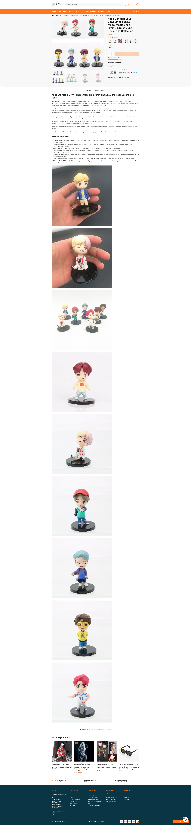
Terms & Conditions (75, 799)
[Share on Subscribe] (122, 77)
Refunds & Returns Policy (95, 801)
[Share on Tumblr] (125, 77)
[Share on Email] (120, 77)
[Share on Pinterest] (117, 77)
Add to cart (127, 53)
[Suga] (135, 41)
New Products (59, 15)
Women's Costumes (64, 763)
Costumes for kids (111, 801)
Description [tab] (88, 90)
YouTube (126, 799)
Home (53, 15)
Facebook (127, 793)
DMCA (71, 797)
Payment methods (93, 797)
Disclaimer (72, 805)
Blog (89, 803)
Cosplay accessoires (111, 797)
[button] (101, 43)
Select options (61, 775)
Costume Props (67, 15)
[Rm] (130, 41)
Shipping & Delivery (93, 799)
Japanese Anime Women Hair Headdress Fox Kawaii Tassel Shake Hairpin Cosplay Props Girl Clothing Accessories (106, 767)
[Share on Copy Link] (128, 77)
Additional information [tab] (100, 90)
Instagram (127, 797)
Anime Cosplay (110, 795)
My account (109, 793)
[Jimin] (115, 41)
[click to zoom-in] (78, 43)
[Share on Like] (109, 77)
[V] (110, 46)
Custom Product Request (94, 805)
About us (72, 793)
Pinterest (126, 795)
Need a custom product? (181, 821)
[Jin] (120, 41)
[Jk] (125, 41)
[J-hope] (110, 41)
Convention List (74, 803)
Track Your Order (92, 793)
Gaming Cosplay (110, 799)
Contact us (73, 795)
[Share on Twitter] (114, 77)
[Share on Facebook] (111, 77)
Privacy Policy (73, 801)
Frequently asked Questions (95, 795)
